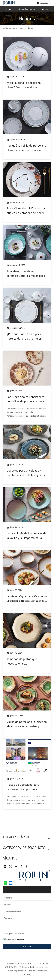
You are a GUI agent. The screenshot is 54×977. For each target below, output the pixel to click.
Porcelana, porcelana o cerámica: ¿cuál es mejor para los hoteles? (26, 273)
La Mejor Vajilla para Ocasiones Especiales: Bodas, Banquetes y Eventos (27, 598)
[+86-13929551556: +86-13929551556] (5, 883)
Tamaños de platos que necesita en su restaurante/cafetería (22, 661)
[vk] (16, 866)
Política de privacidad (17, 970)
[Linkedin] (5, 866)
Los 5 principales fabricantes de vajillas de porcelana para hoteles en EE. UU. (25, 399)
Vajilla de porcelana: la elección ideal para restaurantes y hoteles (27, 724)
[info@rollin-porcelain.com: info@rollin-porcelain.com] (10, 883)
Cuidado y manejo (27, 8)
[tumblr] (27, 866)
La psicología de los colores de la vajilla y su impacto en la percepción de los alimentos (26, 536)
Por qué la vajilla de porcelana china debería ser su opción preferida (26, 148)
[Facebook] (21, 866)
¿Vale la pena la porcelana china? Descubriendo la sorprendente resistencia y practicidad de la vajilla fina (24, 85)
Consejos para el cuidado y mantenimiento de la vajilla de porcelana (26, 473)
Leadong (27, 974)
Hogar (9, 8)
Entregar (27, 946)
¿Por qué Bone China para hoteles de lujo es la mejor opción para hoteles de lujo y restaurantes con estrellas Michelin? (26, 336)
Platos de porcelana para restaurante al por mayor (23, 787)
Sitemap (32, 970)
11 (38, 816)
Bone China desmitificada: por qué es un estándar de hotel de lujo (26, 211)
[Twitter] (10, 866)
